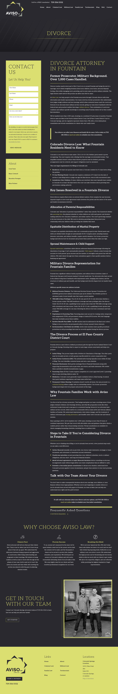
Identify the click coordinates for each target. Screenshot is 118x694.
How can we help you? (16, 117)
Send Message (15, 148)
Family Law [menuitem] (79, 7)
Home (46, 661)
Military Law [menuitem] (68, 7)
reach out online (74, 135)
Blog (46, 675)
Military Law (64, 666)
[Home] (15, 8)
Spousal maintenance (56, 248)
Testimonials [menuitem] (89, 7)
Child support (89, 251)
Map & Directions (88, 678)
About (62, 661)
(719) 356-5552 (102, 500)
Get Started (12, 620)
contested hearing (58, 384)
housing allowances (72, 414)
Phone (11, 99)
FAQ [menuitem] (103, 7)
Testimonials (64, 670)
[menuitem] (23, 168)
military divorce (84, 107)
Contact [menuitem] (109, 7)
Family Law (48, 670)
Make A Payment (14, 679)
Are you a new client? (16, 111)
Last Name (13, 93)
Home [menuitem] (42, 7)
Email (11, 105)
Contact (63, 675)
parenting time (57, 214)
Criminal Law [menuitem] (57, 7)
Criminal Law (49, 666)
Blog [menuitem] (97, 7)
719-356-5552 (57, 2)
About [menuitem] (48, 7)
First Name (13, 87)
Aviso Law (55, 97)
